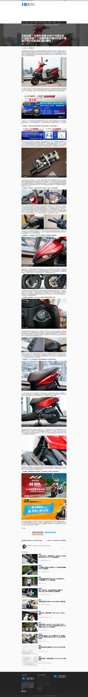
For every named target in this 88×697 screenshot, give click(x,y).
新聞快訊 (26, 22)
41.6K (65, 694)
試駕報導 (31, 22)
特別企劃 (40, 22)
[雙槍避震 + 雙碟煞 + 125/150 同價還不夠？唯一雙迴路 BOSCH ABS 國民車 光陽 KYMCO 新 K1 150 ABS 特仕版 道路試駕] (30, 638)
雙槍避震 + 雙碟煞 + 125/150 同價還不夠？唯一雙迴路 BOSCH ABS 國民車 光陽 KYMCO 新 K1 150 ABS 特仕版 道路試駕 (51, 637)
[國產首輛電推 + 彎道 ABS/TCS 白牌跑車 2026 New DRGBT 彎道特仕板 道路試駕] (30, 673)
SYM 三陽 (40, 554)
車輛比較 (36, 22)
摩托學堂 (54, 22)
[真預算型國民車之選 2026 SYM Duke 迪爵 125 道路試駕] (30, 604)
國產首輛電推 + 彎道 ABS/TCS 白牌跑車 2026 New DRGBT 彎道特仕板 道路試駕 (52, 670)
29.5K (65, 628)
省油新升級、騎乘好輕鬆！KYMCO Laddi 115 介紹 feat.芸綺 (51, 613)
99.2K (65, 581)
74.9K (65, 570)
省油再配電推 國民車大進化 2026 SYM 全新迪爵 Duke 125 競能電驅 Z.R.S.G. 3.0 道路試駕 (51, 579)
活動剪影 (49, 22)
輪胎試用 (40, 622)
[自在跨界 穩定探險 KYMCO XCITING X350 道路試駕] (30, 684)
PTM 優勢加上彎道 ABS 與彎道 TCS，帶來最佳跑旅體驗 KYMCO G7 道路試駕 (52, 568)
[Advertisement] (44, 14)
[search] (65, 22)
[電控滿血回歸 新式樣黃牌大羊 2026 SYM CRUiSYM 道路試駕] (30, 650)
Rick (24, 43)
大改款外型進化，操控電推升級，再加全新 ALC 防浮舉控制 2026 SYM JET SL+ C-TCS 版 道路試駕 (52, 556)
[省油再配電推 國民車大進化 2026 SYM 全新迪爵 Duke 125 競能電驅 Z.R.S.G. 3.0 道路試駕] (30, 581)
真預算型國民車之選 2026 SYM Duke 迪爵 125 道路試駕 (51, 601)
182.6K (65, 603)
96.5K (65, 661)
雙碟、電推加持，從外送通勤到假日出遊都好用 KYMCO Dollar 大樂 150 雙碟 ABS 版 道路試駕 (50, 591)
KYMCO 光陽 (40, 565)
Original (24, 528)
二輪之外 (59, 22)
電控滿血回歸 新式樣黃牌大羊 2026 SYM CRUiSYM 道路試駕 (51, 648)
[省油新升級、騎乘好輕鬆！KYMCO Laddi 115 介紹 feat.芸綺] (30, 616)
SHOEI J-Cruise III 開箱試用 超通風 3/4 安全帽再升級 (51, 692)
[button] (65, 162)
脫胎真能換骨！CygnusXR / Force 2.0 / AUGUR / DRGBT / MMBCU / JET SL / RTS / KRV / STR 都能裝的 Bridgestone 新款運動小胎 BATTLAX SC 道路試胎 (52, 626)
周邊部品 (44, 22)
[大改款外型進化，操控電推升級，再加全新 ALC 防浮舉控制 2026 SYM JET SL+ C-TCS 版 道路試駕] (30, 559)
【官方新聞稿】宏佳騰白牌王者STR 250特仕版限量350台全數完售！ (31, 541)
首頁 (23, 22)
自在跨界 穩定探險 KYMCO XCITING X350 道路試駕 (50, 681)
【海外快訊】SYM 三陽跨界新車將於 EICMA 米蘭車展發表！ (57, 540)
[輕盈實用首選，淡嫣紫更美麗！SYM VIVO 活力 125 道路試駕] (30, 661)
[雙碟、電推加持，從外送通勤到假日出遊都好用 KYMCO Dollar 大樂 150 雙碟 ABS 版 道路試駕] (30, 593)
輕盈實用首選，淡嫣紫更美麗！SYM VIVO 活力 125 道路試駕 (52, 659)
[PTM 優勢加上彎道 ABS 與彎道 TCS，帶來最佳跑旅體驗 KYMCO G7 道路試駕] (30, 570)
